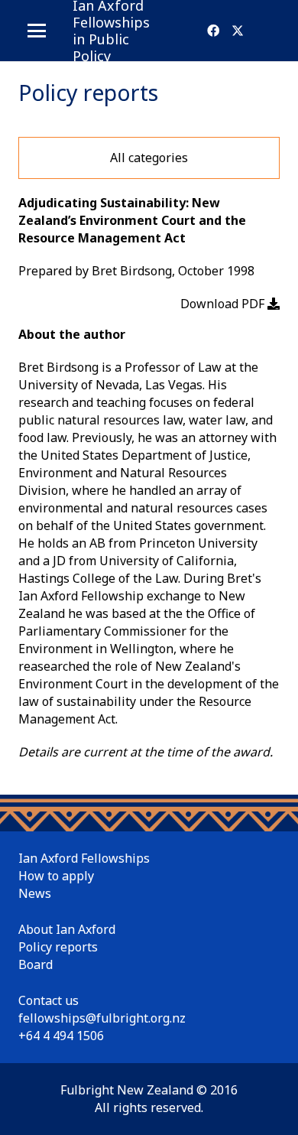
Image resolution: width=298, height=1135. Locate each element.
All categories (149, 157)
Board (35, 964)
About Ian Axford (66, 929)
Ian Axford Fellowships (84, 858)
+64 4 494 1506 (61, 1035)
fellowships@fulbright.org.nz (102, 1018)
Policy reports (58, 946)
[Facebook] (213, 30)
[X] (237, 30)
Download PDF (223, 303)
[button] (37, 30)
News (34, 893)
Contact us (48, 1000)
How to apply (56, 875)
